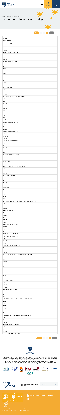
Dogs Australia (33, 395)
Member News (50, 395)
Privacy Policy (5, 410)
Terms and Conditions (14, 410)
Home (3, 16)
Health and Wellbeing (41, 395)
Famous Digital (26, 410)
